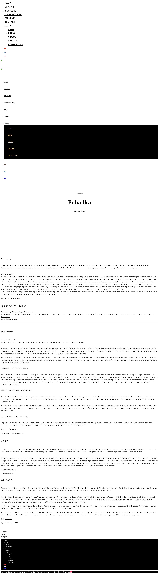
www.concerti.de (10, 470)
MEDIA (8, 25)
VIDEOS (12, 37)
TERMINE (9, 18)
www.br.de (8, 519)
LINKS (11, 33)
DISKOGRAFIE (15, 44)
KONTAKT (9, 22)
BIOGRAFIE (10, 11)
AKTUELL (9, 7)
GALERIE (12, 40)
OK (71, 572)
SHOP (11, 29)
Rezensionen (79, 193)
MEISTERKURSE (13, 14)
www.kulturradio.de (11, 429)
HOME (7, 3)
